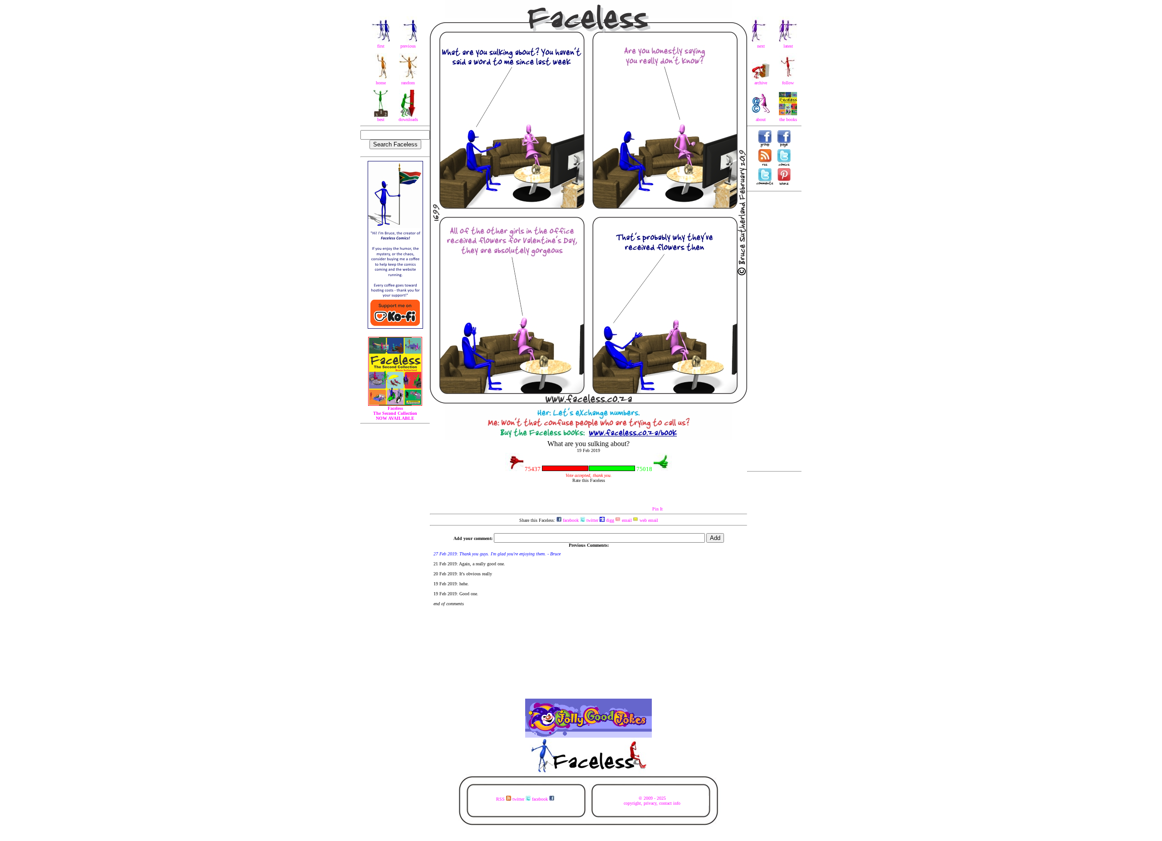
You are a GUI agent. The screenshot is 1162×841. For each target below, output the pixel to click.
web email (648, 520)
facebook (570, 520)
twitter (591, 520)
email (626, 520)
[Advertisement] (774, 331)
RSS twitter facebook (522, 799)
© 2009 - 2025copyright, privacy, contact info (652, 801)
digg (609, 520)
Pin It (657, 508)
